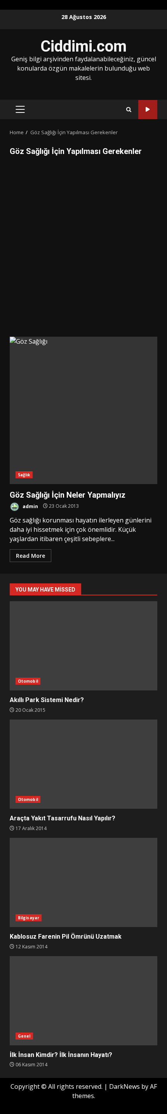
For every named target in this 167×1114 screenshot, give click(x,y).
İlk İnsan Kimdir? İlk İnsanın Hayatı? (83, 1000)
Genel (24, 1036)
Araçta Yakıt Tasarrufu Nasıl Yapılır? (83, 764)
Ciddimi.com (83, 46)
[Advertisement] (83, 249)
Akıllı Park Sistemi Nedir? (83, 645)
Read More (30, 555)
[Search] (128, 109)
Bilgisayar (28, 917)
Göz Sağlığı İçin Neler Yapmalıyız (83, 410)
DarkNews (124, 1086)
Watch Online (147, 109)
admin (29, 506)
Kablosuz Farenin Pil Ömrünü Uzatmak (83, 882)
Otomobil (28, 681)
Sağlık (24, 474)
